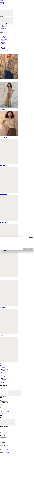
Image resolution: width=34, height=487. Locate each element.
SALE (3, 43)
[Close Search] (1, 32)
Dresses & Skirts (4, 38)
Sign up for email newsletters (4, 389)
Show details (29, 246)
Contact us (3, 367)
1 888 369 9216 (2, 2)
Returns (3, 368)
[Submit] (14, 393)
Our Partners (3, 376)
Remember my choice (7, 441)
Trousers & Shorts (4, 39)
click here (12, 446)
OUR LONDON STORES (5, 411)
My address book (4, 26)
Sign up (1, 404)
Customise (16, 248)
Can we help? (4, 28)
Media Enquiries (4, 379)
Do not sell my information (5, 369)
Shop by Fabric (4, 47)
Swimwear (3, 42)
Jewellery (3, 41)
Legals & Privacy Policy (3, 398)
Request (1, 388)
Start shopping (2, 441)
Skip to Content (2, 0)
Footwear (3, 40)
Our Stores (3, 382)
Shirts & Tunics (4, 37)
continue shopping (2, 409)
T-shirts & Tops (4, 36)
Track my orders (4, 25)
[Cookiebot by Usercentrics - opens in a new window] (29, 237)
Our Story (3, 375)
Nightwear (3, 48)
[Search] (6, 13)
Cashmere (3, 46)
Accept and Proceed (28, 248)
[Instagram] (2, 397)
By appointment (4, 27)
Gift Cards (3, 372)
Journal (3, 378)
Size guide (3, 370)
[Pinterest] (1, 397)
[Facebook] (0, 397)
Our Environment (4, 377)
